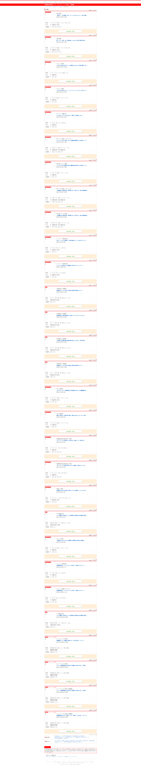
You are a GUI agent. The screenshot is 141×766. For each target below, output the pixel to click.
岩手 (58, 6)
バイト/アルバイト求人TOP (48, 6)
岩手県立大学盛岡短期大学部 (59, 738)
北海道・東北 (54, 6)
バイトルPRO (69, 761)
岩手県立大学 (66, 738)
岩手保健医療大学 (78, 737)
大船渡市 (61, 6)
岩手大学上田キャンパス (85, 737)
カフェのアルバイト (74, 756)
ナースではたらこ (86, 761)
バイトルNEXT (55, 761)
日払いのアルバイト (49, 756)
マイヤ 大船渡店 (57, 740)
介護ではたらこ (92, 761)
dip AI (58, 761)
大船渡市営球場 (72, 740)
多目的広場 (67, 740)
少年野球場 (62, 740)
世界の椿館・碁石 (85, 740)
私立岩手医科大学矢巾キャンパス (59, 737)
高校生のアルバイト (55, 756)
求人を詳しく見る (70, 31)
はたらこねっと (74, 761)
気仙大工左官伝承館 (78, 740)
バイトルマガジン (63, 761)
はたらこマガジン (80, 761)
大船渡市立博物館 (91, 740)
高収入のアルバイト (61, 756)
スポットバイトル (49, 761)
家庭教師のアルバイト (68, 756)
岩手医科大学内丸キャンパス (70, 737)
